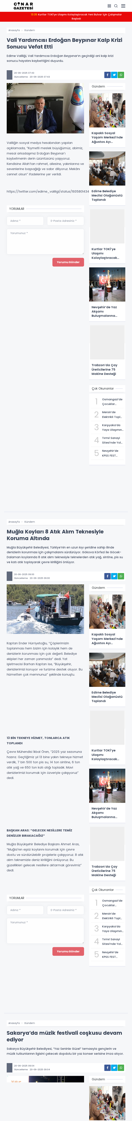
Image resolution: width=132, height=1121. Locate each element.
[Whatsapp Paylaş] (121, 75)
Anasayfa (14, 30)
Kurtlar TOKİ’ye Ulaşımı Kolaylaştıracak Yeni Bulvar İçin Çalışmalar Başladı (76, 16)
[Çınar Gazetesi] (23, 5)
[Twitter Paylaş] (114, 75)
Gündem (29, 30)
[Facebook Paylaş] (107, 75)
